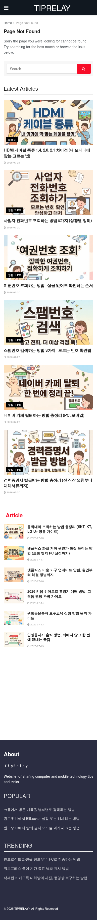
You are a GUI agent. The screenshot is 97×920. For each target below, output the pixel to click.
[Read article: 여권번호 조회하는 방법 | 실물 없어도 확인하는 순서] (48, 257)
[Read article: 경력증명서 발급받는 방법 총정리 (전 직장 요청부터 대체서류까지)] (48, 452)
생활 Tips (14, 210)
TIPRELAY (52, 7)
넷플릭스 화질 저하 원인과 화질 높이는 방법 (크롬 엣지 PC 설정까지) (60, 550)
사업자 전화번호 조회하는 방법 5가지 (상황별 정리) (48, 220)
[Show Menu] (6, 7)
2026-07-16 (37, 581)
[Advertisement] (48, 692)
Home (8, 22)
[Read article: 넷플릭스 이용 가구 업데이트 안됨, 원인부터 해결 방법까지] (14, 574)
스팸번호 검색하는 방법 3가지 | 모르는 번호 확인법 (47, 350)
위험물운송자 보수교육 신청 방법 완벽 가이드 (59, 615)
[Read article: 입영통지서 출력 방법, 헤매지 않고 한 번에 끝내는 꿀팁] (14, 639)
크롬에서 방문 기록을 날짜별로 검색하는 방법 (39, 809)
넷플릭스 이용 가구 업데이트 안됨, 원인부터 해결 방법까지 (60, 572)
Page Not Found (27, 22)
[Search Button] (84, 69)
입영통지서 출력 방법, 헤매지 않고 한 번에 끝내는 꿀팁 (58, 637)
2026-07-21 (13, 162)
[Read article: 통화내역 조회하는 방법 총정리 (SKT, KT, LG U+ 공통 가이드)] (14, 531)
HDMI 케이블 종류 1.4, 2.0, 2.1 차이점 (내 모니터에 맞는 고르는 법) (47, 152)
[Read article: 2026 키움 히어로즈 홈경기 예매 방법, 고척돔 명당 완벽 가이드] (14, 596)
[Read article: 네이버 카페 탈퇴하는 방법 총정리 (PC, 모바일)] (48, 387)
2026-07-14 (37, 603)
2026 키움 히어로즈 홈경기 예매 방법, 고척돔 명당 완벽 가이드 (59, 594)
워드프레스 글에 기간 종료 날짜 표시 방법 (36, 868)
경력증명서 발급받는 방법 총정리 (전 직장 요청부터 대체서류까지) (48, 482)
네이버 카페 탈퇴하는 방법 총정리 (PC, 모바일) (44, 415)
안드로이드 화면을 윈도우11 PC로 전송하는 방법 (42, 859)
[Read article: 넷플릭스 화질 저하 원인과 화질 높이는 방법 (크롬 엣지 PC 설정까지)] (14, 553)
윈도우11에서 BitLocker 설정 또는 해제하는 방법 (42, 818)
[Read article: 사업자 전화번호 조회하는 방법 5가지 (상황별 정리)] (48, 192)
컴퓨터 (12, 140)
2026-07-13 (37, 624)
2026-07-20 (13, 227)
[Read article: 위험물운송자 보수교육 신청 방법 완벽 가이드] (14, 618)
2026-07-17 (37, 559)
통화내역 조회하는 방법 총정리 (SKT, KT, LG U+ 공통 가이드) (59, 529)
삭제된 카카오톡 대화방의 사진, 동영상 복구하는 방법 (45, 877)
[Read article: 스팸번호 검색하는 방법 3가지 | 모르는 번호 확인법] (48, 322)
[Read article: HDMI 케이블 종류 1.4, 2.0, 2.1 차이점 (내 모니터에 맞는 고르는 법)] (48, 122)
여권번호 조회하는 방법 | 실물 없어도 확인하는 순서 (48, 285)
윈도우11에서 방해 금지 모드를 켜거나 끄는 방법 (42, 827)
